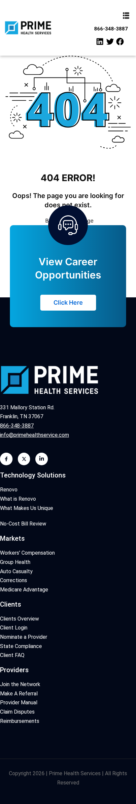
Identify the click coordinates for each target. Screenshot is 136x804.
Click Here (68, 302)
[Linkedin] (100, 41)
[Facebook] (120, 41)
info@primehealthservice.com (34, 435)
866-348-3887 (111, 29)
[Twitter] (110, 41)
